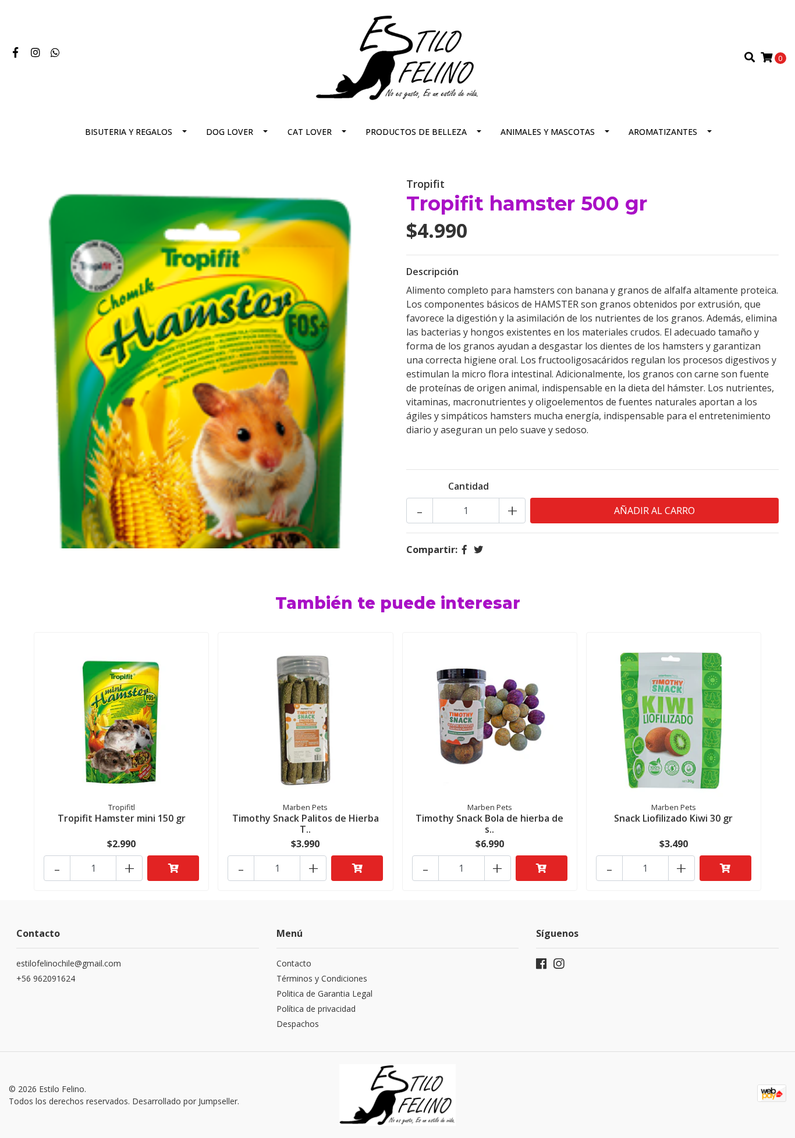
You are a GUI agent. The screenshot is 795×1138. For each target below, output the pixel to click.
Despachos (297, 1023)
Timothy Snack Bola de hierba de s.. (489, 824)
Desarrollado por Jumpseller (184, 1101)
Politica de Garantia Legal (324, 993)
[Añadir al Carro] (173, 868)
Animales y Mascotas (548, 131)
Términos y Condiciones (321, 978)
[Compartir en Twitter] (478, 549)
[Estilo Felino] (397, 56)
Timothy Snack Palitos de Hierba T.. (305, 824)
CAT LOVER (310, 131)
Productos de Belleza (416, 131)
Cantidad (468, 486)
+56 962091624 (45, 978)
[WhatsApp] (55, 53)
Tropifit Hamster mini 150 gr (122, 818)
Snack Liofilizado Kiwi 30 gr (673, 818)
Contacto (293, 963)
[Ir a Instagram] (35, 53)
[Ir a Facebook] (15, 53)
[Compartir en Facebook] (464, 549)
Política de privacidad (316, 1008)
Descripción (432, 271)
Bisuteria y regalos (128, 131)
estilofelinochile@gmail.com (68, 963)
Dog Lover (229, 131)
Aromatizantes (663, 131)
